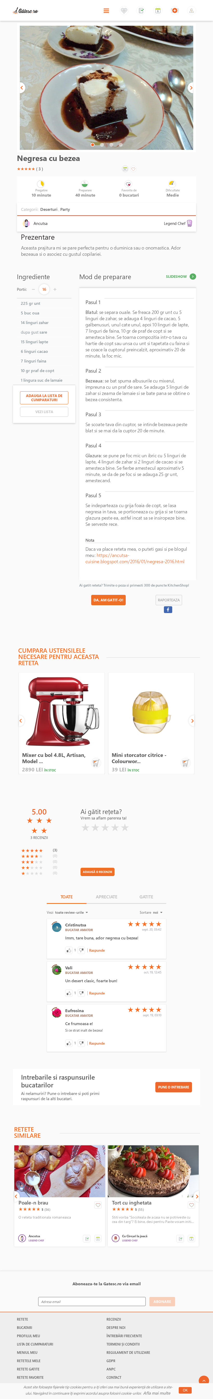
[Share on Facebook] (168, 609)
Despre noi (115, 1327)
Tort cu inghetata (131, 1202)
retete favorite (30, 1377)
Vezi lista (44, 411)
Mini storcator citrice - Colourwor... (139, 758)
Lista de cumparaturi (35, 1344)
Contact (113, 1377)
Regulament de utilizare (128, 1352)
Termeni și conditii (123, 1344)
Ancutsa (41, 223)
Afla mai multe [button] (156, 1393)
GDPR (110, 1360)
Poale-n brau (33, 1202)
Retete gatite (28, 1369)
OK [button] (185, 1390)
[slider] (26, 169)
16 (44, 289)
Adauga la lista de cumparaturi (44, 397)
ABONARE (162, 1301)
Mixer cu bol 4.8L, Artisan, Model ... (53, 758)
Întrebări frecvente (124, 1336)
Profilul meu (28, 1336)
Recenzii (113, 1319)
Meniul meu (27, 1352)
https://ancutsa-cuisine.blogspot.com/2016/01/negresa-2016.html (134, 558)
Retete (22, 1319)
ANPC (111, 1369)
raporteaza (169, 599)
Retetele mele (29, 1360)
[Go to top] (204, 1381)
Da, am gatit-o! (108, 599)
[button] (22, 88)
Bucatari (24, 1327)
